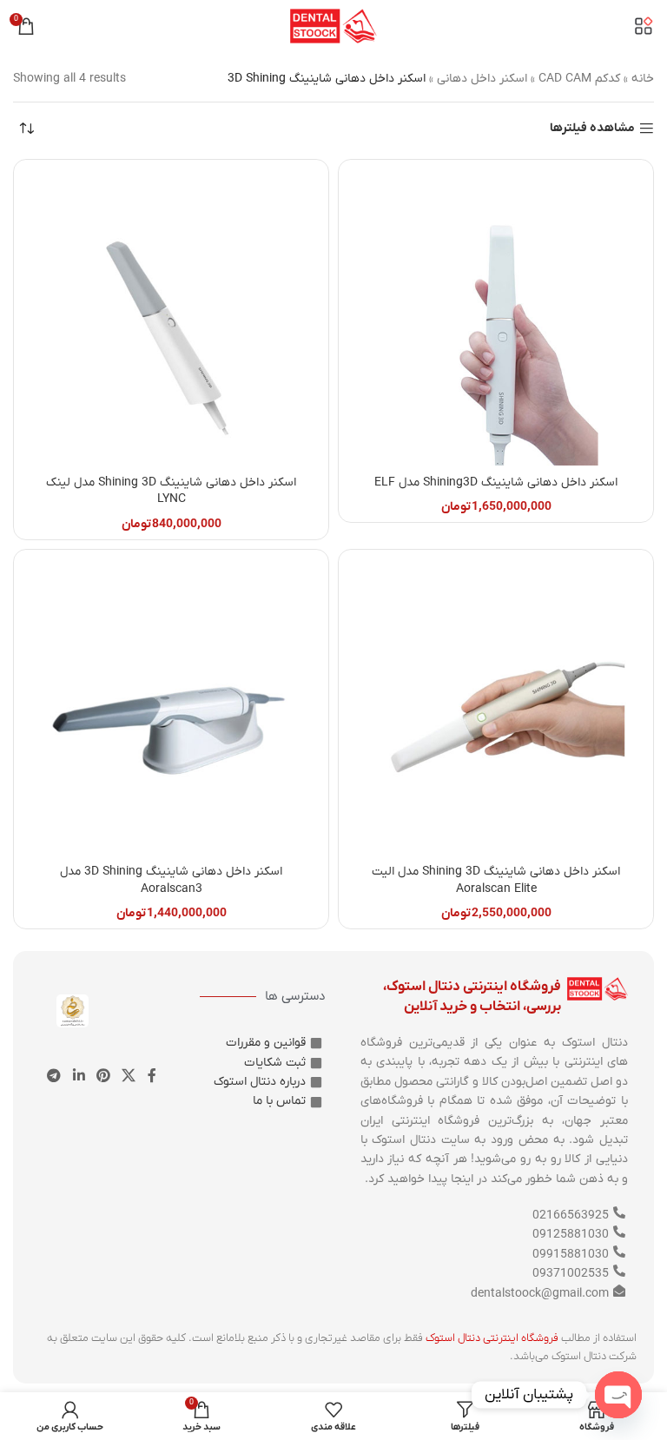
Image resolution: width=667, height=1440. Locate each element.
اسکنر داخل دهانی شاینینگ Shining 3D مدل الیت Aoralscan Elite (496, 880)
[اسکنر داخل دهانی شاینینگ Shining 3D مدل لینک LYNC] (171, 317)
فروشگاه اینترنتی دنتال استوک (492, 1338)
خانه (642, 78)
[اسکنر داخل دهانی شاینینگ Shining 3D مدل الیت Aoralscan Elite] (495, 706)
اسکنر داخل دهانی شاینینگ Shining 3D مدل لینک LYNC (171, 491)
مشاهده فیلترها (592, 129)
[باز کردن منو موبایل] (643, 26)
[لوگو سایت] (333, 25)
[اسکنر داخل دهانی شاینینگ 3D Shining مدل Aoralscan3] (171, 706)
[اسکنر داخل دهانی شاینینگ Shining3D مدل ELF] (495, 317)
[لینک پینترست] (103, 1076)
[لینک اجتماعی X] (129, 1076)
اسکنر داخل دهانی (482, 78)
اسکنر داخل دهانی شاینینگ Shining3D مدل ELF (495, 482)
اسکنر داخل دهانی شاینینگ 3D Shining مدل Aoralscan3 (171, 880)
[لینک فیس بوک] (152, 1076)
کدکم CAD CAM (579, 78)
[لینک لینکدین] (78, 1076)
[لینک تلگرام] (54, 1076)
